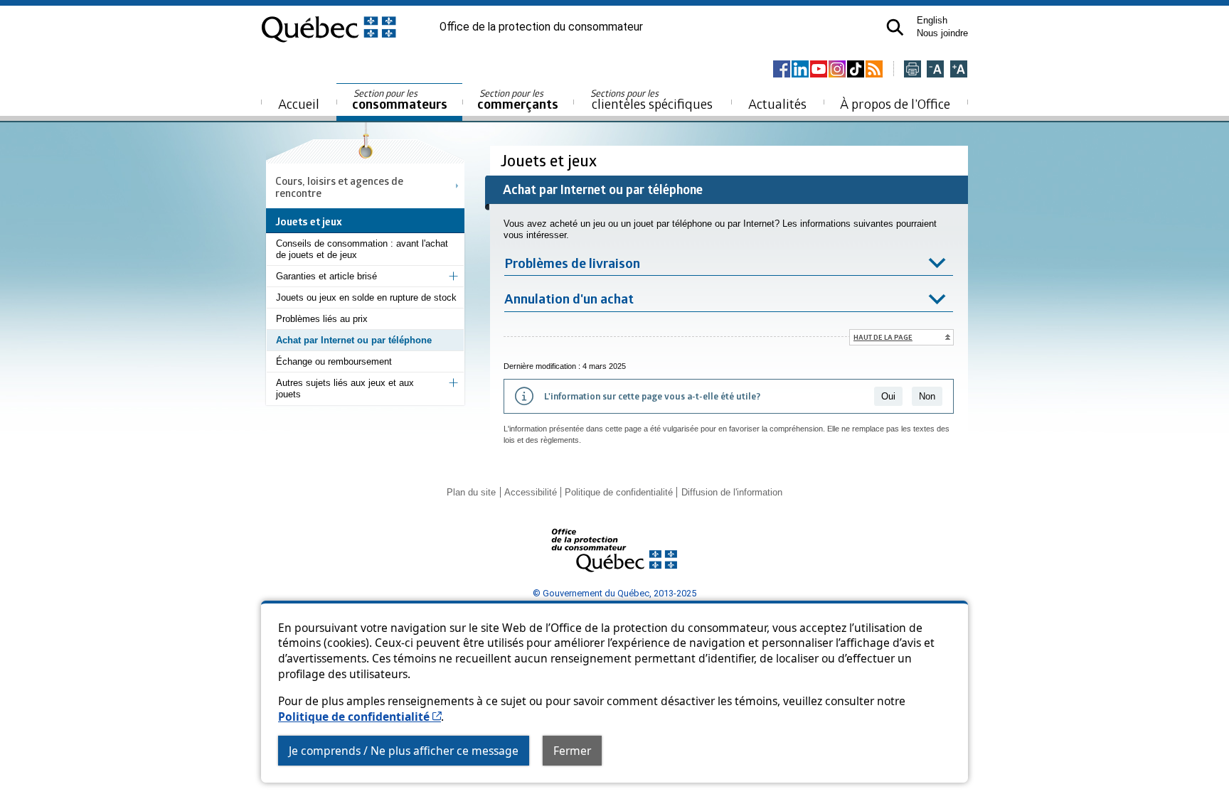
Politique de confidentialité (359, 716)
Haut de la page (883, 337)
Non (927, 396)
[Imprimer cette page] (912, 70)
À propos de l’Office (895, 103)
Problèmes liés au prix (322, 318)
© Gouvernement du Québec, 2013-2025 (614, 593)
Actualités (777, 103)
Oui (888, 396)
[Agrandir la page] (958, 70)
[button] (895, 27)
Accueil (298, 103)
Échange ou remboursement (334, 361)
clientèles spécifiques (651, 99)
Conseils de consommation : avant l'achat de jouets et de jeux (362, 249)
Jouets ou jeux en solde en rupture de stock (366, 297)
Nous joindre (942, 33)
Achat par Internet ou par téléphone (354, 340)
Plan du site (471, 492)
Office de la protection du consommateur (541, 27)
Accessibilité (530, 492)
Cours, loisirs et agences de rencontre (339, 186)
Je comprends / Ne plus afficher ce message (403, 750)
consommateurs (399, 100)
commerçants (517, 100)
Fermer (572, 750)
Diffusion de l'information (731, 492)
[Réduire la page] (935, 70)
